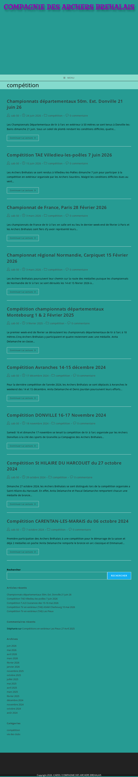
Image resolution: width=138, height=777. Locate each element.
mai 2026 (11, 650)
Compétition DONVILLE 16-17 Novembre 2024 (56, 415)
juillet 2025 (12, 679)
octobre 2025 (14, 675)
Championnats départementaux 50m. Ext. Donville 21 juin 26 (39, 594)
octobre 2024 (14, 708)
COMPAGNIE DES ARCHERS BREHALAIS (81, 775)
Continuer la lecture (24, 137)
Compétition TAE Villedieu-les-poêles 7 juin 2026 (59, 155)
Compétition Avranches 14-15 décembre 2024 (56, 367)
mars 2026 (12, 658)
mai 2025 (11, 683)
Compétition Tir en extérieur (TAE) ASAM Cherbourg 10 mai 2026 (41, 607)
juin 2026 (11, 645)
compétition (55, 115)
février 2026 (13, 662)
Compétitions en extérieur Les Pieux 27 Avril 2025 (48, 628)
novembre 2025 (15, 671)
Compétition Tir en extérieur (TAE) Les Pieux (30, 611)
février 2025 (13, 696)
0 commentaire (79, 115)
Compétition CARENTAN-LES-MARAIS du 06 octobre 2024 (67, 521)
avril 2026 (12, 654)
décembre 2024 (15, 700)
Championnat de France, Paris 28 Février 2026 (57, 207)
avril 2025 (12, 687)
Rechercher (14, 569)
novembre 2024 (15, 704)
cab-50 (15, 115)
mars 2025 (12, 691)
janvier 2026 (13, 666)
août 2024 (12, 712)
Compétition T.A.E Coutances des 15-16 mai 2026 (32, 603)
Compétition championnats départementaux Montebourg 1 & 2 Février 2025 (55, 312)
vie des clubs (13, 734)
